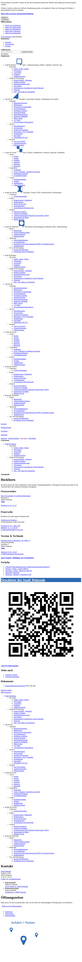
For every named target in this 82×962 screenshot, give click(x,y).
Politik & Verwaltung (16, 78)
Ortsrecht (17, 90)
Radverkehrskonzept (21, 114)
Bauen (11, 229)
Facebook (4, 431)
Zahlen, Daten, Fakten (21, 69)
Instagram (4, 435)
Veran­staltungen (19, 206)
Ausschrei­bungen (19, 109)
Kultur (11, 198)
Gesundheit (13, 168)
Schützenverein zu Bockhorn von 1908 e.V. (15, 540)
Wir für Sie (8, 284)
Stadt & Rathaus (10, 255)
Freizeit (11, 210)
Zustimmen (5, 20)
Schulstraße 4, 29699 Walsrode (15, 892)
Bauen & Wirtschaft (11, 395)
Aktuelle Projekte (19, 113)
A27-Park (17, 120)
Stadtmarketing (19, 246)
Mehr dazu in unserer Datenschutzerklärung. (17, 14)
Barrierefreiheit (10, 915)
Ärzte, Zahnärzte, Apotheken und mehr (27, 172)
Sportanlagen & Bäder (21, 217)
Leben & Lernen (10, 332)
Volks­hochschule (19, 185)
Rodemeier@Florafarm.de (12, 554)
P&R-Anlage (18, 118)
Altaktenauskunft (19, 234)
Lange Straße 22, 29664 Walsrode (16, 886)
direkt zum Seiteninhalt (13, 33)
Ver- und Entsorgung (16, 248)
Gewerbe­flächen (19, 242)
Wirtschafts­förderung (21, 240)
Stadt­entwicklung (19, 76)
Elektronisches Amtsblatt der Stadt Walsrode (28, 88)
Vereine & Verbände (20, 214)
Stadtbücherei (18, 183)
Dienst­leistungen (19, 126)
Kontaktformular (15, 879)
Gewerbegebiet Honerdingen (23, 122)
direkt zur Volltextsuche (13, 27)
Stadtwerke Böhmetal (21, 250)
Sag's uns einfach (19, 141)
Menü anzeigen (6, 692)
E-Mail (3, 879)
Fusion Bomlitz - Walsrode (23, 80)
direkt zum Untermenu (12, 31)
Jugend (16, 158)
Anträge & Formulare (21, 130)
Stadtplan (17, 74)
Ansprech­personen (20, 143)
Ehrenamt (17, 166)
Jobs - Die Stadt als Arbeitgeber (24, 92)
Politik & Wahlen (19, 82)
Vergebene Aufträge (20, 111)
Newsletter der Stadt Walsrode (23, 580)
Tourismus (12, 194)
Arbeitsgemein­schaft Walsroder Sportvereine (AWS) (31, 215)
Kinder (16, 156)
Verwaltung (17, 86)
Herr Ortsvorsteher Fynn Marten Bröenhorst (16, 496)
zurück (9, 690)
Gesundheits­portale (20, 175)
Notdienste (17, 170)
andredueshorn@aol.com (12, 530)
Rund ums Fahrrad (20, 212)
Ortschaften (17, 71)
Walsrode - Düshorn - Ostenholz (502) (18, 574)
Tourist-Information (20, 196)
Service (11, 124)
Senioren (17, 162)
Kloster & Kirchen (20, 204)
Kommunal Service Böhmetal (24, 252)
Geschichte (17, 73)
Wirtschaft (12, 238)
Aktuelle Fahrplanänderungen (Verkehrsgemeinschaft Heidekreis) (28, 567)
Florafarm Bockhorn (12, 677)
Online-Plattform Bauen (22, 232)
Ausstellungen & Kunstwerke (24, 208)
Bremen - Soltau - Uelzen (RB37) (17, 569)
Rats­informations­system (22, 84)
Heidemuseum (18, 202)
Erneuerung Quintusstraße (22, 107)
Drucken (4, 690)
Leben (11, 154)
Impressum (8, 912)
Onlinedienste (18, 134)
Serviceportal (9, 44)
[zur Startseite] (6, 37)
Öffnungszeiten (19, 145)
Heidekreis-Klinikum (21, 174)
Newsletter (17, 136)
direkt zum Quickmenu (13, 25)
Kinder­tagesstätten (20, 179)
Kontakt (8, 46)
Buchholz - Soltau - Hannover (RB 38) (19, 571)
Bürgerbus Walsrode (12, 573)
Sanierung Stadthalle (21, 116)
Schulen (16, 181)
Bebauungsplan (19, 236)
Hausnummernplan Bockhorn (15, 686)
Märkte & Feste (19, 219)
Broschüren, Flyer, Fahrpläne (23, 132)
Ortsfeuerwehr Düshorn (9, 520)
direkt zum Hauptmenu (13, 29)
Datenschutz (9, 914)
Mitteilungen (18, 105)
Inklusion (17, 164)
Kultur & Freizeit (11, 366)
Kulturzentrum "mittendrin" (23, 200)
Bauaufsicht (18, 230)
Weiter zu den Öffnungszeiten (12, 906)
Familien (17, 160)
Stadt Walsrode (6, 871)
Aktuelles (12, 101)
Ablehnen (4, 17)
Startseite (8, 42)
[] (27, 52)
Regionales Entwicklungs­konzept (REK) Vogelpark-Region (34, 244)
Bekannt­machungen (20, 103)
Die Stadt (12, 67)
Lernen (11, 177)
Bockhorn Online (11, 675)
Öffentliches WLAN (21, 137)
